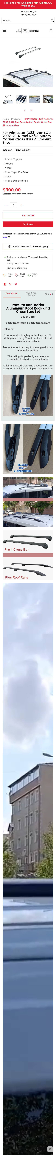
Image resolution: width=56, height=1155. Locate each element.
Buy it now (28, 224)
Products (15, 119)
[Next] (51, 66)
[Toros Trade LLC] (27, 30)
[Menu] (4, 30)
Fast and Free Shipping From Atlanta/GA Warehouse (28, 4)
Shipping (7, 193)
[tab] (12, 294)
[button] (51, 30)
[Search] (52, 20)
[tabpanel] (28, 359)
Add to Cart (28, 215)
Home (6, 119)
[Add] (21, 205)
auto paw (7, 150)
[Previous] (5, 66)
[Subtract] (6, 205)
